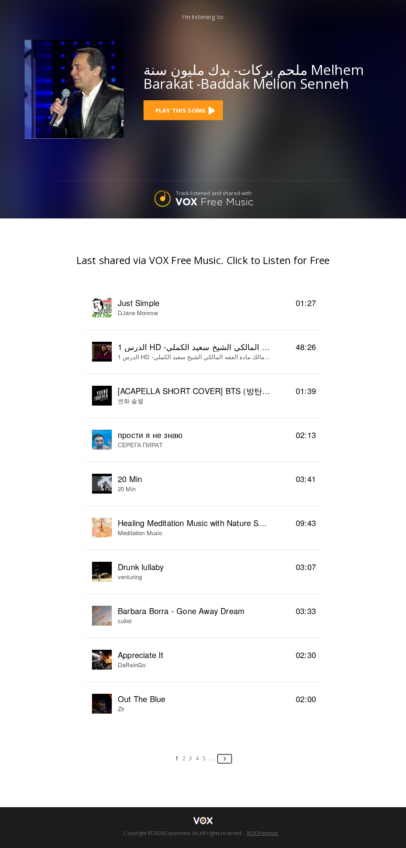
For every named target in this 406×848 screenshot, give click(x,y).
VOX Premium (262, 833)
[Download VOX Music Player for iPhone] (74, 88)
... (212, 758)
